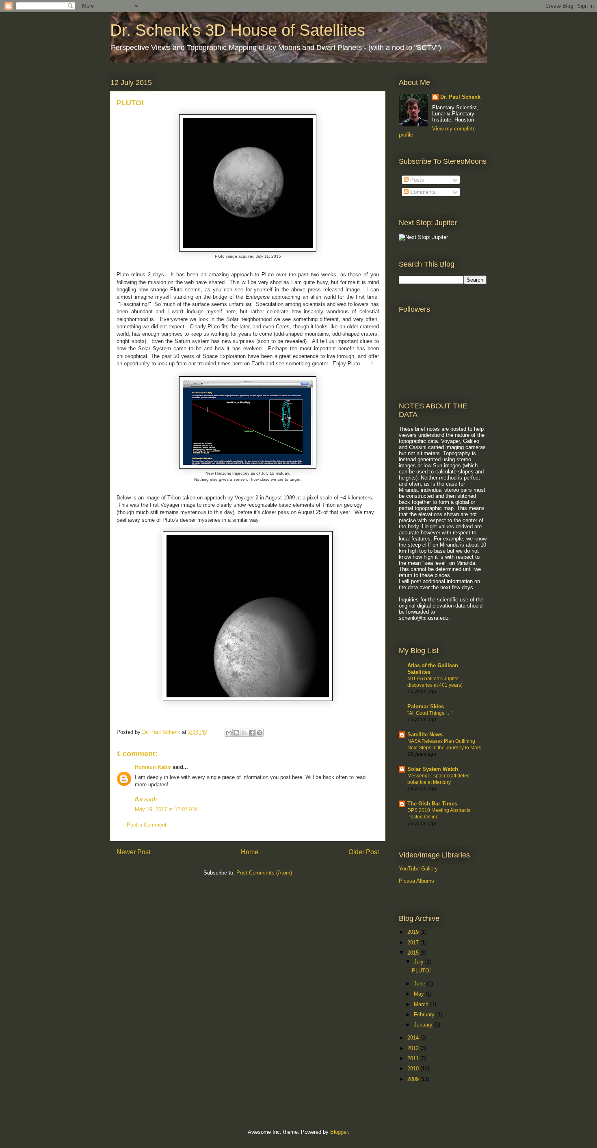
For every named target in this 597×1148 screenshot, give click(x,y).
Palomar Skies (425, 706)
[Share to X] (244, 733)
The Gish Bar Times (432, 804)
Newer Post (133, 852)
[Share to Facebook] (252, 733)
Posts (416, 180)
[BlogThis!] (236, 733)
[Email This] (229, 733)
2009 (413, 1079)
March (422, 1004)
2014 (413, 1038)
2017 (413, 943)
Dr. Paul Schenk (460, 97)
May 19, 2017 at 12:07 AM (166, 809)
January (424, 1025)
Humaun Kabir (153, 767)
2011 (413, 1058)
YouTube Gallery (418, 869)
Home (249, 852)
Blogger (339, 1132)
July (419, 962)
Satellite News (425, 734)
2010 (413, 1069)
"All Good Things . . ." (430, 713)
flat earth (146, 799)
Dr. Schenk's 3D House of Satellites (237, 30)
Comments (422, 192)
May (420, 994)
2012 (413, 1048)
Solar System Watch (432, 769)
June (420, 984)
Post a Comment (147, 825)
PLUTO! (421, 971)
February (425, 1014)
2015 (413, 953)
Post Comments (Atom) (264, 873)
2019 (413, 932)
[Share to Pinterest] (259, 733)
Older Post (363, 852)
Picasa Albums (416, 881)
